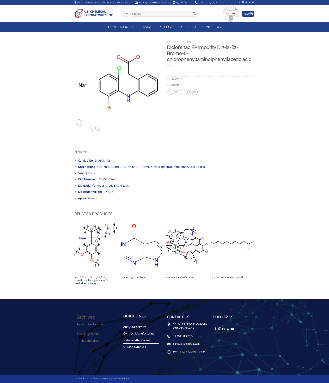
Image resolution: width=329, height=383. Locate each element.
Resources (188, 27)
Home (112, 27)
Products (167, 27)
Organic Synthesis (135, 347)
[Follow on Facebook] (240, 2)
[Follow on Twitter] (249, 2)
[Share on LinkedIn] (195, 92)
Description (82, 152)
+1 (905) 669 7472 (183, 335)
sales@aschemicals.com (186, 343)
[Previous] (74, 259)
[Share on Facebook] (170, 92)
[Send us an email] (253, 2)
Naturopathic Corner (136, 340)
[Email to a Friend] (182, 92)
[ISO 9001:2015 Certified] (231, 13)
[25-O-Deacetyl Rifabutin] (187, 245)
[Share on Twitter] (176, 92)
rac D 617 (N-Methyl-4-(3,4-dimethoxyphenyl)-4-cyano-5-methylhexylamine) (91, 280)
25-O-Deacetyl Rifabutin (179, 277)
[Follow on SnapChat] (246, 2)
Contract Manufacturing (139, 333)
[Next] (253, 259)
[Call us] (228, 329)
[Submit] (194, 14)
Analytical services (135, 327)
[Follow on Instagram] (243, 2)
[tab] (82, 152)
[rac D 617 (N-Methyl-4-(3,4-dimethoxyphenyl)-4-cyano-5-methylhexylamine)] (96, 245)
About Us (127, 27)
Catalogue (184, 41)
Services (147, 27)
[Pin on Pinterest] (189, 92)
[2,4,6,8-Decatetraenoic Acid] (232, 245)
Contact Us (211, 27)
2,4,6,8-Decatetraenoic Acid (227, 277)
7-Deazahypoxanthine (132, 277)
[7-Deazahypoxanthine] (141, 245)
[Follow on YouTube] (232, 329)
